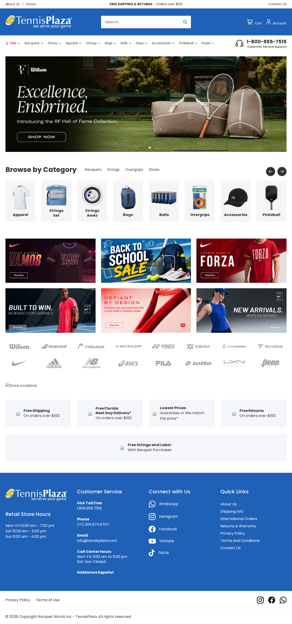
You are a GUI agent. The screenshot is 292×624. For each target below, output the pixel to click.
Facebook (168, 529)
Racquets (32, 43)
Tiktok (163, 552)
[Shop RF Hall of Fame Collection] (146, 104)
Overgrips (134, 169)
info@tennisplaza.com (97, 540)
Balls (124, 43)
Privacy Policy (232, 533)
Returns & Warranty (238, 526)
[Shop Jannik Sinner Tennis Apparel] (241, 260)
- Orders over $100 (146, 4)
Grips (140, 43)
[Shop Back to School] (146, 260)
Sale (13, 43)
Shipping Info (231, 511)
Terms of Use (48, 600)
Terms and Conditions (240, 540)
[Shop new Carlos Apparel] (50, 260)
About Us (12, 4)
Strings (91, 43)
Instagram (168, 516)
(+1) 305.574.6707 (93, 524)
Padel (206, 43)
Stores (31, 4)
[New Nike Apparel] (50, 310)
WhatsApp (168, 504)
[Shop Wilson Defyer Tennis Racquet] (146, 310)
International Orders (238, 518)
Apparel (72, 43)
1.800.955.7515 (89, 508)
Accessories (161, 43)
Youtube (166, 540)
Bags (108, 43)
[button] (139, 147)
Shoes (52, 43)
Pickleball (186, 43)
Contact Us (278, 4)
